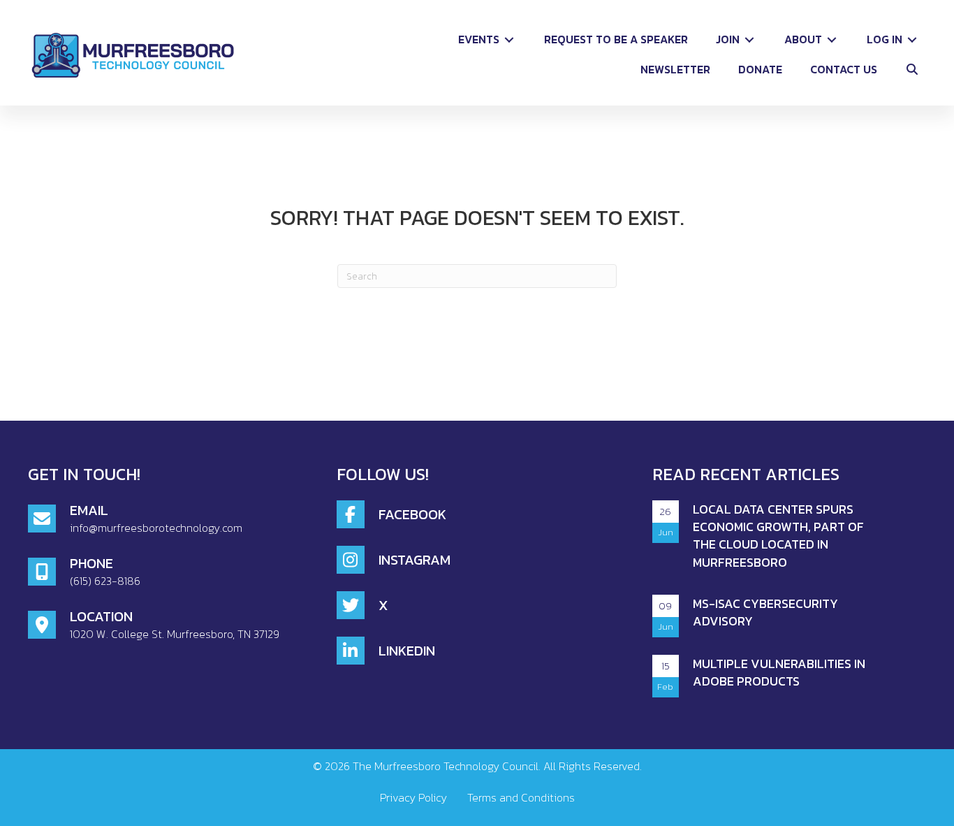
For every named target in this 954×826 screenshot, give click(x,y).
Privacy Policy (413, 797)
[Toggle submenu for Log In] (912, 39)
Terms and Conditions (521, 797)
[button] (912, 70)
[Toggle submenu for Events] (509, 39)
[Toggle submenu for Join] (749, 39)
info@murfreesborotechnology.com (156, 527)
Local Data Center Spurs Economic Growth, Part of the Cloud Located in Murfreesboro (778, 536)
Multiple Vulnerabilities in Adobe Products (779, 672)
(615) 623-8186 (105, 580)
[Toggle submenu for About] (831, 39)
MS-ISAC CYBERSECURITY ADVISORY (765, 612)
